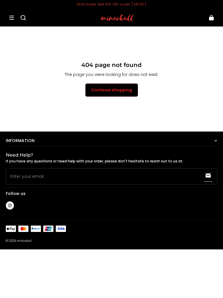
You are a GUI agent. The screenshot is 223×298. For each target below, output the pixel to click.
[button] (11, 18)
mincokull (24, 241)
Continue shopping (111, 90)
